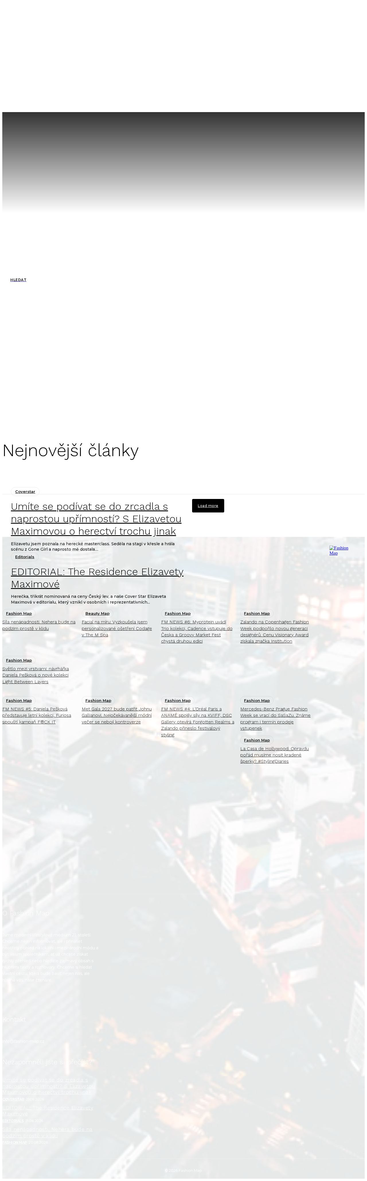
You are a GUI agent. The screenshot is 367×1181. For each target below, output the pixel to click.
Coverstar (25, 491)
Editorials (13, 1121)
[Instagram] (10, 1000)
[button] (260, 102)
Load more (208, 506)
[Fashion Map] (341, 715)
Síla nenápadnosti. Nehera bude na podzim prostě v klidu (47, 1132)
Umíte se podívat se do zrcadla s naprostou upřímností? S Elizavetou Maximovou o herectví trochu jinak (96, 518)
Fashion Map (14, 1142)
